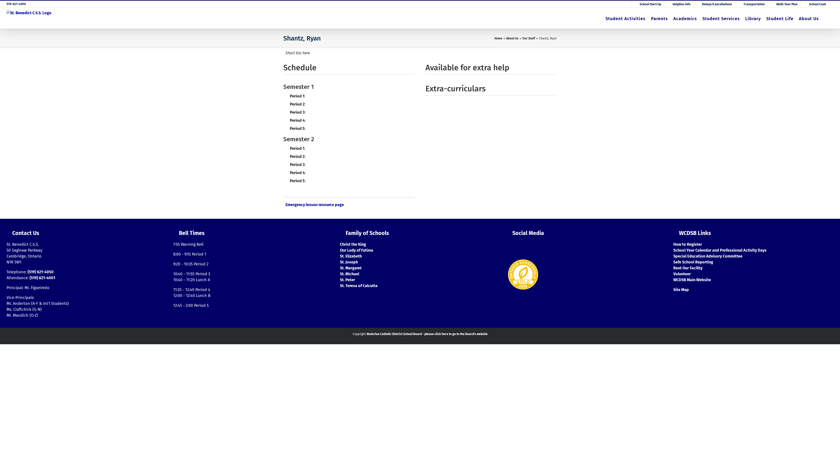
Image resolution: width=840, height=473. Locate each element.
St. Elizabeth (351, 256)
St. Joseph (349, 262)
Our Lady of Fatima (356, 250)
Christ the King (353, 244)
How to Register (687, 244)
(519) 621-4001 (42, 277)
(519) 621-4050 (41, 272)
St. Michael (349, 274)
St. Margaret (351, 268)
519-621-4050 (16, 4)
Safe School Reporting (693, 262)
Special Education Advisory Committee (707, 256)
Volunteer (682, 274)
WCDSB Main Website (692, 279)
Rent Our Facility (687, 268)
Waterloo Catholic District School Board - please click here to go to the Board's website (427, 334)
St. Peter (347, 279)
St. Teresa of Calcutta (359, 285)
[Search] (826, 18)
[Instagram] (510, 246)
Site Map (681, 289)
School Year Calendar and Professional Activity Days (719, 250)
